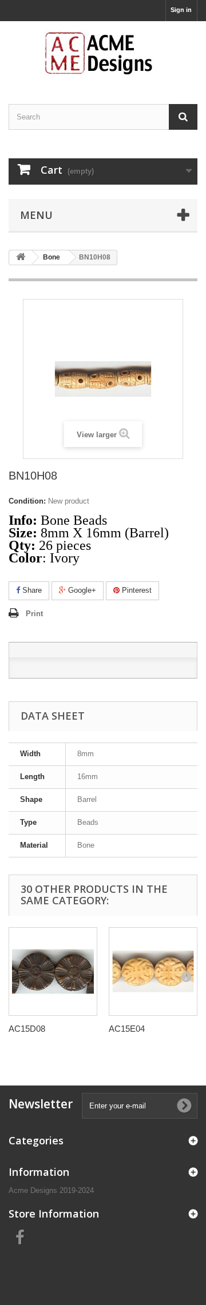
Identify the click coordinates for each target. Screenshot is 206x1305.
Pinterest (136, 590)
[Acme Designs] (103, 52)
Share (31, 590)
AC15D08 (27, 1028)
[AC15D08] (53, 971)
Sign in (181, 9)
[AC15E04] (153, 971)
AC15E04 (127, 1028)
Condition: (27, 501)
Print (34, 613)
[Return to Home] (20, 257)
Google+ (81, 590)
